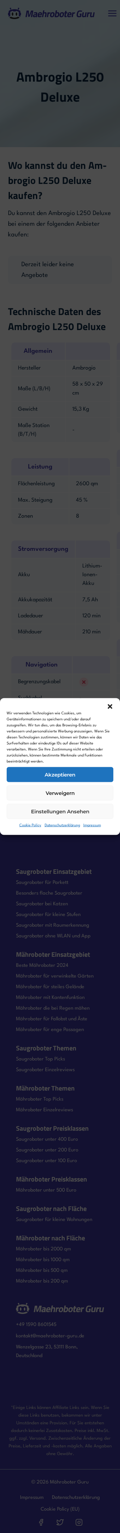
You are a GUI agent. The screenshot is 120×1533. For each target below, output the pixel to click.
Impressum (92, 825)
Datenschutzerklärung (62, 825)
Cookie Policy (30, 825)
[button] (110, 706)
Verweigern (60, 793)
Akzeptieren (60, 774)
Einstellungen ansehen (60, 811)
